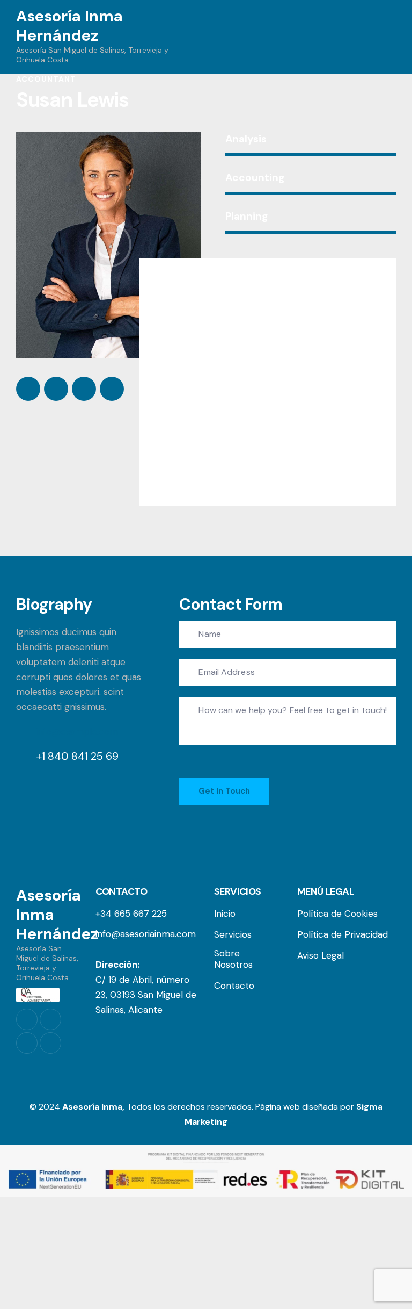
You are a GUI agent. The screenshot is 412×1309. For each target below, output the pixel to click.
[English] (388, 37)
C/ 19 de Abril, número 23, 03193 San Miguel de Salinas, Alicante (145, 995)
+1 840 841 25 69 (77, 756)
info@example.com (77, 732)
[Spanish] (370, 37)
